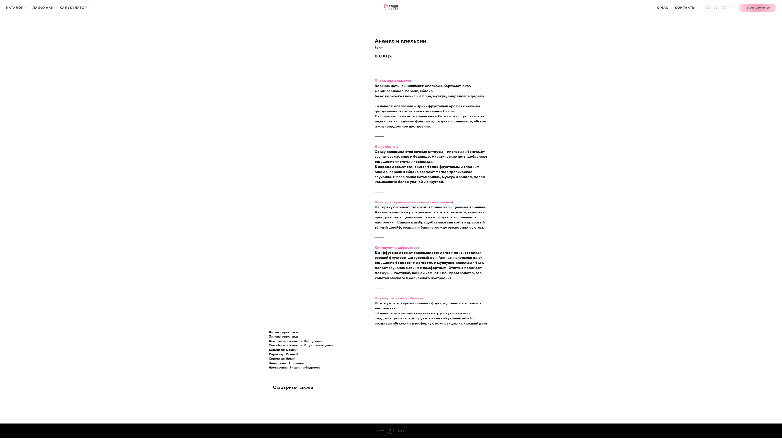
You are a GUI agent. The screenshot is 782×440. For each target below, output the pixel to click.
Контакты (685, 8)
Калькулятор (73, 8)
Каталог (14, 8)
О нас (663, 8)
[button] (708, 8)
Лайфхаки (43, 8)
